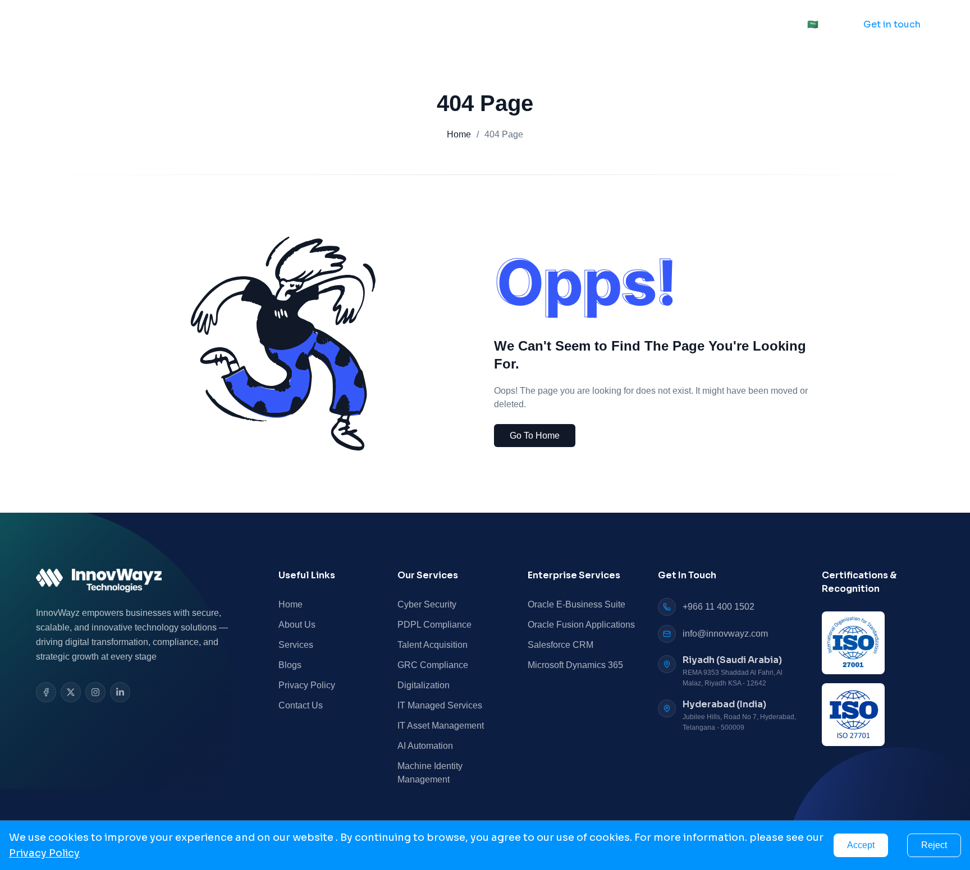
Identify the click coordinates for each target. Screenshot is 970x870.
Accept (861, 845)
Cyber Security (426, 604)
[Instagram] (95, 692)
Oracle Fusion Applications (581, 624)
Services (548, 25)
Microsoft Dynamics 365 (575, 665)
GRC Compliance (432, 665)
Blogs (289, 665)
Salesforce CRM (560, 645)
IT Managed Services (439, 705)
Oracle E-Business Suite (576, 604)
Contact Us (624, 25)
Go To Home (535, 435)
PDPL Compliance (434, 624)
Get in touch (892, 24)
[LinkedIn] (120, 692)
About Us (488, 25)
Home (435, 25)
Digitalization (423, 685)
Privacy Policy (306, 685)
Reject (934, 845)
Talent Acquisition (432, 645)
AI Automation (425, 746)
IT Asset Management (440, 725)
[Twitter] (71, 692)
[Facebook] (46, 692)
